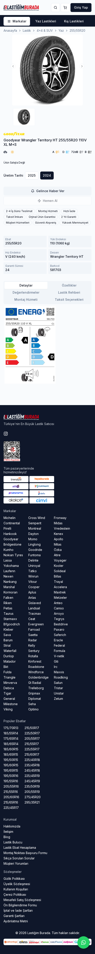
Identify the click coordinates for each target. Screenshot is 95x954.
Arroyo (59, 613)
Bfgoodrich (12, 624)
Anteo (58, 603)
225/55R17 (32, 749)
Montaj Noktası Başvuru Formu (25, 853)
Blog (7, 837)
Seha (32, 704)
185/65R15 (11, 754)
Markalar (19, 21)
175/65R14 (11, 738)
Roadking (61, 677)
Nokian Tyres (13, 555)
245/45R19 (32, 781)
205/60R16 (11, 797)
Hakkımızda (12, 826)
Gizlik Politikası (14, 878)
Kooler (58, 566)
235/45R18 (32, 765)
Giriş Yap (81, 7)
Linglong (34, 544)
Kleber (8, 629)
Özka (58, 550)
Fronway (60, 518)
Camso (59, 608)
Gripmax (34, 693)
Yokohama (11, 566)
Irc (55, 667)
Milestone (11, 704)
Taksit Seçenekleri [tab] (69, 299)
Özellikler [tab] (69, 285)
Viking (8, 709)
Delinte (33, 560)
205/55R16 (11, 786)
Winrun (33, 576)
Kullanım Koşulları (16, 889)
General (9, 698)
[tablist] (47, 292)
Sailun (58, 683)
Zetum (58, 698)
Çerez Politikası (15, 894)
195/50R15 (11, 760)
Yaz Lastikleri (45, 21)
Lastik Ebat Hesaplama (20, 847)
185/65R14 (11, 744)
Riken (8, 603)
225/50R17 (32, 733)
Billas (57, 576)
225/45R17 (11, 808)
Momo (32, 539)
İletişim (8, 831)
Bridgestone (12, 544)
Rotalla (33, 656)
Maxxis (59, 672)
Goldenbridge (38, 677)
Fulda (7, 672)
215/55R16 (11, 792)
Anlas (32, 597)
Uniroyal (34, 566)
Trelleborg (36, 688)
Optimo (33, 709)
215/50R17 (32, 728)
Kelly (31, 645)
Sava (7, 635)
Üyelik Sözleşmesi (17, 884)
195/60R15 (11, 765)
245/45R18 (32, 770)
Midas (58, 523)
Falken (8, 597)
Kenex (58, 534)
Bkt (6, 667)
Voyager (60, 560)
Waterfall (10, 651)
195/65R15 (11, 770)
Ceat (31, 619)
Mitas (57, 544)
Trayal (58, 581)
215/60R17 (32, 754)
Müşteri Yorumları (16, 863)
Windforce (36, 672)
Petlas (8, 608)
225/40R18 (32, 760)
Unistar (59, 693)
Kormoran (10, 592)
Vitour (32, 581)
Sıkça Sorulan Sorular (19, 858)
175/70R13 (11, 728)
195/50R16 (11, 776)
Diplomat (34, 698)
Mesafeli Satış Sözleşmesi (22, 900)
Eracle (58, 640)
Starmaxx (10, 619)
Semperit (34, 523)
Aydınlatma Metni (16, 921)
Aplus (32, 592)
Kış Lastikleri (74, 21)
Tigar (7, 693)
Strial (7, 645)
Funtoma (34, 555)
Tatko (32, 571)
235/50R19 (32, 786)
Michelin (9, 518)
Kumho (8, 550)
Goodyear (11, 539)
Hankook (10, 534)
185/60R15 (11, 749)
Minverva (10, 683)
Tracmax (34, 613)
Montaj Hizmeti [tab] (26, 299)
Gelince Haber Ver (50, 191)
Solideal (60, 571)
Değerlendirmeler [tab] (26, 292)
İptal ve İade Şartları (18, 910)
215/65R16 (11, 802)
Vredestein (62, 528)
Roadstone (36, 667)
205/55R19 (32, 792)
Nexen (8, 576)
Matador (10, 661)
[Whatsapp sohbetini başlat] (83, 942)
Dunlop (9, 656)
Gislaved (34, 603)
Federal (59, 645)
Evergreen (36, 624)
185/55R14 (11, 733)
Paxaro (59, 629)
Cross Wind (36, 518)
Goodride (35, 550)
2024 (47, 175)
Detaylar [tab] (25, 285)
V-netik (59, 656)
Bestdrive (61, 624)
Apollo (58, 539)
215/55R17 (32, 744)
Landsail (34, 608)
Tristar (58, 688)
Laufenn (9, 571)
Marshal (9, 587)
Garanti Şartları (14, 916)
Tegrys (59, 619)
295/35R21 (32, 802)
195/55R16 (11, 781)
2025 (32, 175)
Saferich (60, 635)
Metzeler (60, 597)
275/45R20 (33, 797)
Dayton (33, 534)
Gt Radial (34, 683)
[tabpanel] (47, 345)
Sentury (34, 651)
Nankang (10, 581)
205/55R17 (32, 738)
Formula (59, 651)
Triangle (9, 677)
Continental (12, 523)
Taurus (8, 613)
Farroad (34, 629)
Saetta (33, 635)
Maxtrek (60, 592)
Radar (32, 640)
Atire (57, 555)
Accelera (60, 587)
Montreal (34, 528)
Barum (8, 640)
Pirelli (7, 528)
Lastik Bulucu (13, 842)
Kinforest (34, 661)
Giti (56, 661)
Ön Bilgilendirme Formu (20, 905)
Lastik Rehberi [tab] (69, 292)
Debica (9, 688)
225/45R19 (32, 776)
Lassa (8, 560)
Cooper (34, 587)
